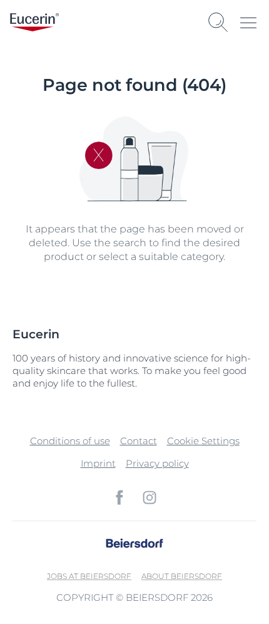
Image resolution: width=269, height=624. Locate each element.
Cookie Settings (203, 441)
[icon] (119, 497)
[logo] (34, 22)
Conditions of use (70, 441)
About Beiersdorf (181, 576)
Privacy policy (157, 463)
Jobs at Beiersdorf (89, 576)
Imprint (98, 463)
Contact (138, 441)
